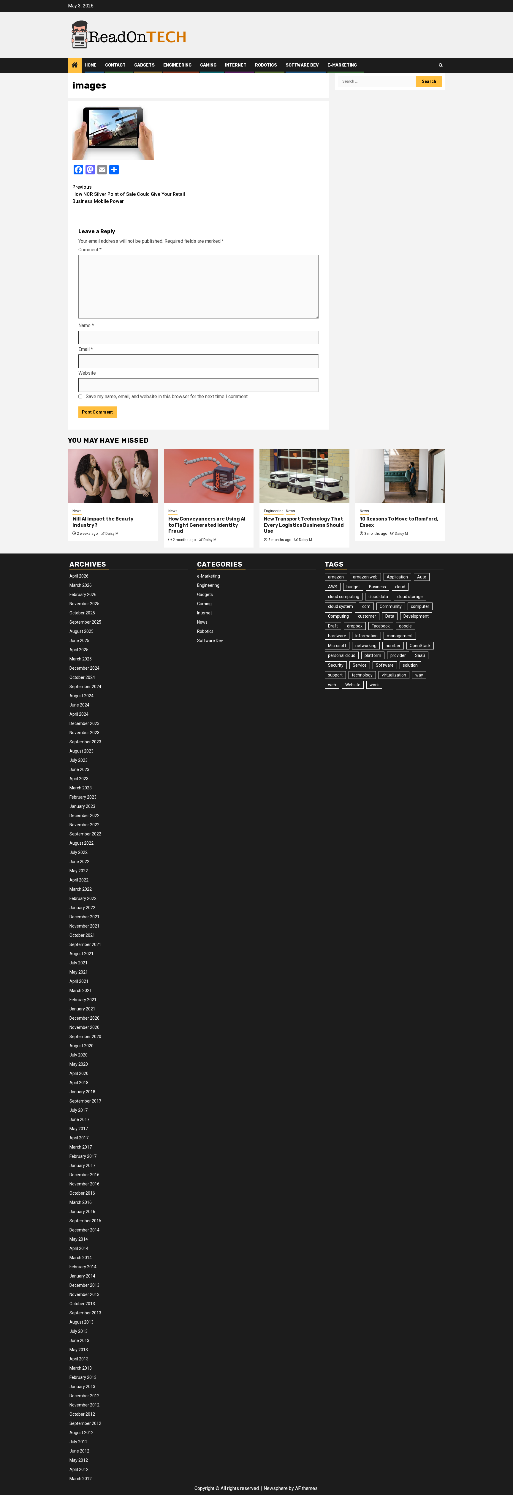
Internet (235, 65)
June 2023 (79, 769)
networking (365, 645)
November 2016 (84, 1184)
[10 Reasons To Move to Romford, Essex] (400, 476)
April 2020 (78, 1073)
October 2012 (82, 1414)
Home (90, 65)
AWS (332, 586)
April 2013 (78, 1359)
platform (373, 655)
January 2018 (82, 1091)
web (332, 684)
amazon (336, 577)
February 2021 (82, 999)
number (393, 645)
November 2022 (84, 824)
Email (85, 349)
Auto (421, 577)
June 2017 (79, 1119)
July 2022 (78, 852)
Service (360, 665)
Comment (90, 250)
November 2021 (84, 926)
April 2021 (78, 981)
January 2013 (82, 1386)
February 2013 (82, 1377)
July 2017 (78, 1110)
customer (367, 616)
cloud (400, 586)
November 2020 (84, 1027)
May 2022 (78, 870)
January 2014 (82, 1276)
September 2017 (85, 1101)
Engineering (177, 65)
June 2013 (79, 1340)
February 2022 (82, 898)
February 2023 (82, 797)
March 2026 (80, 585)
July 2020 (78, 1055)
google (405, 626)
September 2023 (85, 741)
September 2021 (85, 944)
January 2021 (82, 1009)
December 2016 (84, 1174)
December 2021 (84, 916)
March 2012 (80, 1478)
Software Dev (302, 65)
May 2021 (78, 972)
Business (377, 586)
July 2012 (78, 1441)
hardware (337, 635)
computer (420, 606)
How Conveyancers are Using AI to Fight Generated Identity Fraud (207, 525)
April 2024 (78, 714)
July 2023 (78, 760)
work (374, 684)
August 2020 (81, 1045)
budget (353, 586)
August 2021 (81, 953)
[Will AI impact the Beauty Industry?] (113, 476)
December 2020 (84, 1018)
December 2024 (84, 668)
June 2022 (79, 861)
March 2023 (80, 788)
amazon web (365, 577)
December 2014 (84, 1230)
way (419, 675)
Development (416, 616)
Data (389, 616)
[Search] (440, 65)
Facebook (381, 626)
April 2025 (78, 649)
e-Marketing (342, 65)
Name (86, 325)
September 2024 (85, 686)
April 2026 (78, 576)
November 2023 (84, 732)
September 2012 (85, 1423)
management (400, 635)
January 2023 (82, 806)
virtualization (394, 675)
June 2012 (79, 1451)
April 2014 (78, 1248)
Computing (338, 616)
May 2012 (78, 1460)
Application (397, 577)
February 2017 (82, 1156)
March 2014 (80, 1257)
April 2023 (78, 778)
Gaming (208, 65)
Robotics (266, 65)
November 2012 (84, 1405)
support (335, 675)
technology (362, 675)
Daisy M (111, 534)
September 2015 (85, 1220)
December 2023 (84, 723)
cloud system (340, 606)
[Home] (75, 65)
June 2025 (79, 640)
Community (391, 606)
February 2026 (82, 594)
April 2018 (78, 1082)
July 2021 (78, 963)
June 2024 (79, 705)
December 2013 (84, 1285)
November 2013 (84, 1294)
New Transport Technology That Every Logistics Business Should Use (304, 525)
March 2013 (80, 1368)
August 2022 (81, 843)
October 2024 (82, 677)
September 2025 (85, 622)
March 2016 (80, 1202)
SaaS (420, 655)
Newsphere (276, 1488)
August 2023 (81, 751)
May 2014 (78, 1239)
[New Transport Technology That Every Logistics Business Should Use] (304, 476)
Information (366, 635)
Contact (115, 65)
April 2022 (78, 880)
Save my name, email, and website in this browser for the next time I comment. (167, 396)
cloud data (378, 596)
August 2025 (81, 631)
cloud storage (410, 596)
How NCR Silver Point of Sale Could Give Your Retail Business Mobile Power (128, 194)
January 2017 (82, 1165)
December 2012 (84, 1395)
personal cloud (341, 655)
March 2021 (80, 990)
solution (410, 665)
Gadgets (144, 65)
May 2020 (78, 1064)
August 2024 (81, 695)
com (366, 606)
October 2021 (82, 935)
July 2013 (78, 1331)
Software (385, 665)
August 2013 (81, 1322)
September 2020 (85, 1036)
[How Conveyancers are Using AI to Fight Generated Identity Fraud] (209, 476)
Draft (333, 626)
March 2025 (80, 659)
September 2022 (85, 834)
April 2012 (78, 1469)
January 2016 (82, 1211)
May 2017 (78, 1128)
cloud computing (343, 596)
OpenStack (420, 645)
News (77, 511)
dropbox (354, 626)
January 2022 (82, 907)
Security (335, 665)
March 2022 (80, 889)
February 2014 (82, 1266)
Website (87, 373)
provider (398, 655)
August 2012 (81, 1432)
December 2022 (84, 815)
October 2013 (82, 1303)
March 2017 (80, 1147)
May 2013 (78, 1349)
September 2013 (85, 1313)
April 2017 (78, 1138)
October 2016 (82, 1193)
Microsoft (337, 645)
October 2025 (82, 613)
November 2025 (84, 603)
